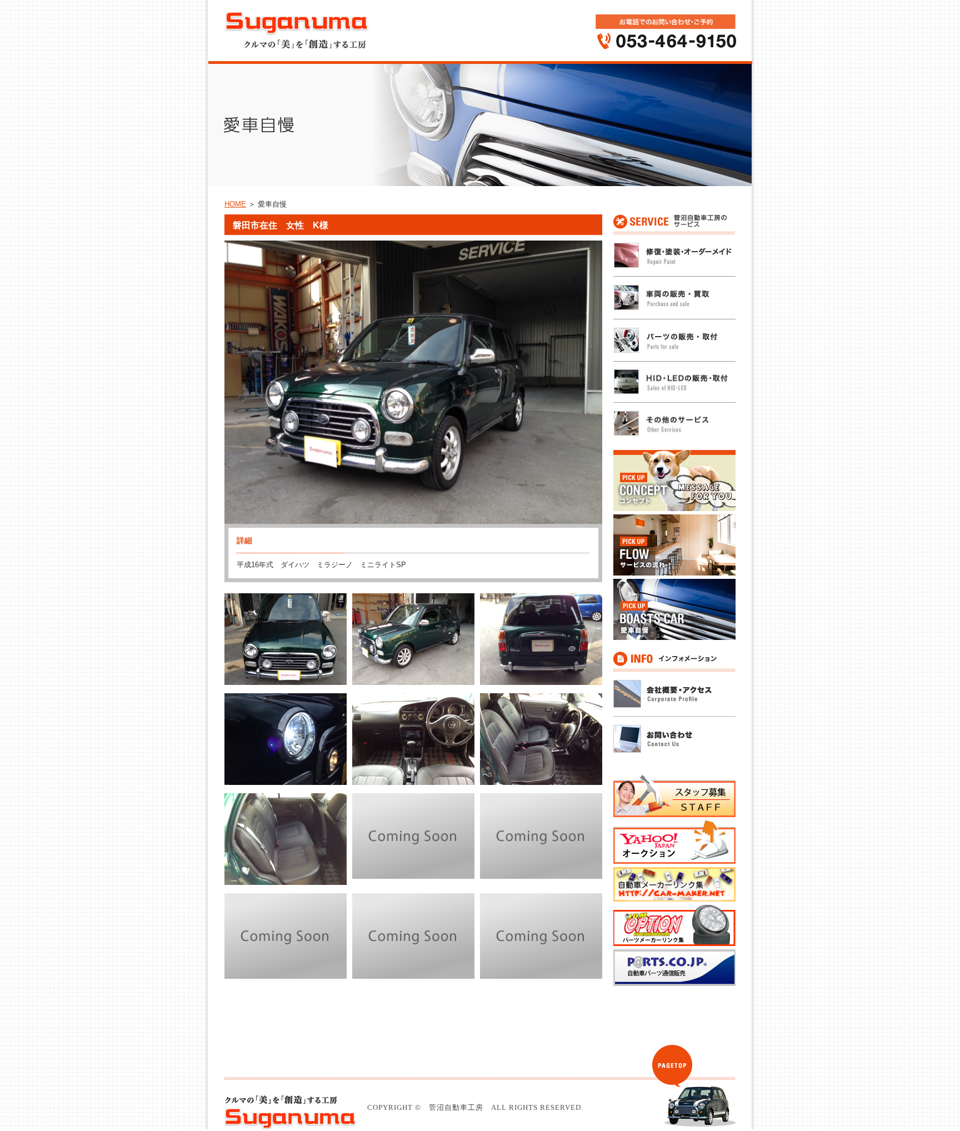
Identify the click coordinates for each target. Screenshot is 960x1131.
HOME (235, 204)
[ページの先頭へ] (672, 1066)
